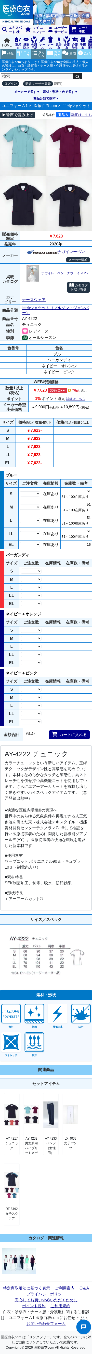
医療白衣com (45, 106)
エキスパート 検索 (11, 30)
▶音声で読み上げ (17, 115)
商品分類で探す (44, 98)
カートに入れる (73, 735)
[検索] (77, 76)
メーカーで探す (25, 92)
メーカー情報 (78, 260)
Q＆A (84, 1288)
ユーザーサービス (60, 30)
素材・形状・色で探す (59, 92)
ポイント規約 (34, 1306)
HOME (7, 45)
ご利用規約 (60, 1306)
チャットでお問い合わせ (83, 1327)
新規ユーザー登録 (38, 84)
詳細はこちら (81, 115)
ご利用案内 (65, 1288)
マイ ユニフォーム (34, 30)
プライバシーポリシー (46, 1294)
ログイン (10, 83)
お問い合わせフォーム (46, 1324)
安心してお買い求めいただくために (46, 1300)
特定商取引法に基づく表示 (26, 1288)
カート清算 (83, 29)
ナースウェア (34, 300)
